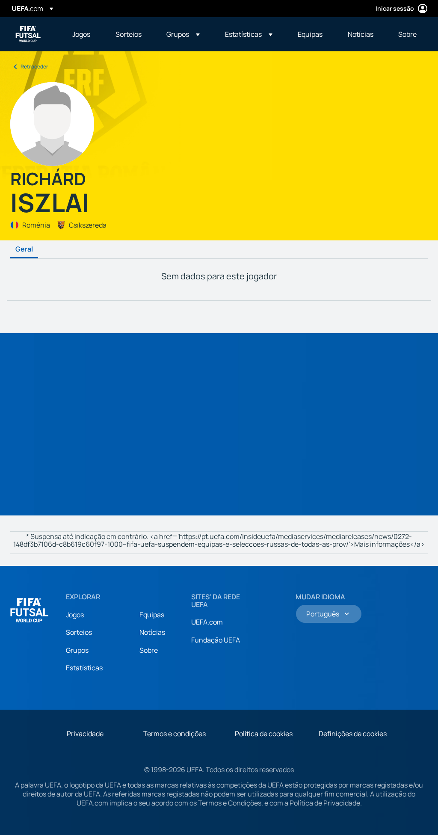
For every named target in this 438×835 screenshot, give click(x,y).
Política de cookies (264, 733)
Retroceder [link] (34, 66)
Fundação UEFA (215, 640)
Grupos (77, 650)
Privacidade (85, 733)
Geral (24, 249)
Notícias (152, 632)
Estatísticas (84, 667)
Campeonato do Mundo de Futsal (28, 34)
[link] (81, 34)
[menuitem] (83, 34)
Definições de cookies (353, 733)
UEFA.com (207, 622)
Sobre (148, 650)
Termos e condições (174, 733)
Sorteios (79, 632)
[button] (183, 34)
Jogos (75, 614)
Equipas (151, 614)
